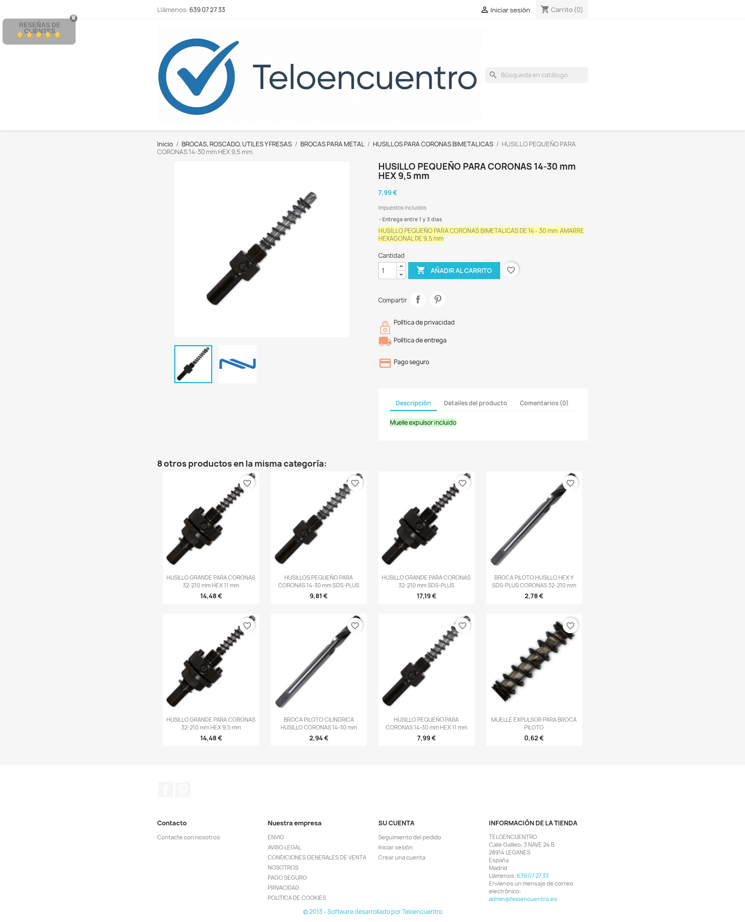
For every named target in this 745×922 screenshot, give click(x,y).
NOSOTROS (283, 867)
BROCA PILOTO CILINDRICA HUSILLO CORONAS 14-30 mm (319, 723)
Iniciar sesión (395, 847)
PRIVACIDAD (283, 887)
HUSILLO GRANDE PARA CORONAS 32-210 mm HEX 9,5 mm (210, 723)
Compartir (418, 299)
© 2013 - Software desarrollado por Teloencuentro (372, 912)
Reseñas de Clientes (40, 28)
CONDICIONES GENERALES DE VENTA (317, 857)
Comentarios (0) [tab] (544, 403)
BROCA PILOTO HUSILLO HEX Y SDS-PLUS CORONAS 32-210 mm (534, 581)
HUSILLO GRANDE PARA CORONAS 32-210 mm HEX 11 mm (210, 581)
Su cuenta (396, 823)
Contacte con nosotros (188, 837)
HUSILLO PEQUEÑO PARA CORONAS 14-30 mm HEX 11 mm (426, 723)
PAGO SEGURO (287, 877)
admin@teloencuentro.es (523, 899)
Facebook (165, 789)
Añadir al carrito (454, 270)
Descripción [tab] (413, 403)
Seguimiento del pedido (409, 837)
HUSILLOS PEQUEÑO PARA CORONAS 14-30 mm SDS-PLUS (318, 581)
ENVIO (276, 837)
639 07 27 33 (207, 9)
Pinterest (437, 299)
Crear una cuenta (401, 857)
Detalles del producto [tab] (475, 403)
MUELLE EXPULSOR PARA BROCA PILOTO (534, 723)
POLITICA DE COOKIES (297, 897)
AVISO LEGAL (284, 847)
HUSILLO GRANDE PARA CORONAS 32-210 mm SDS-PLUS (426, 581)
